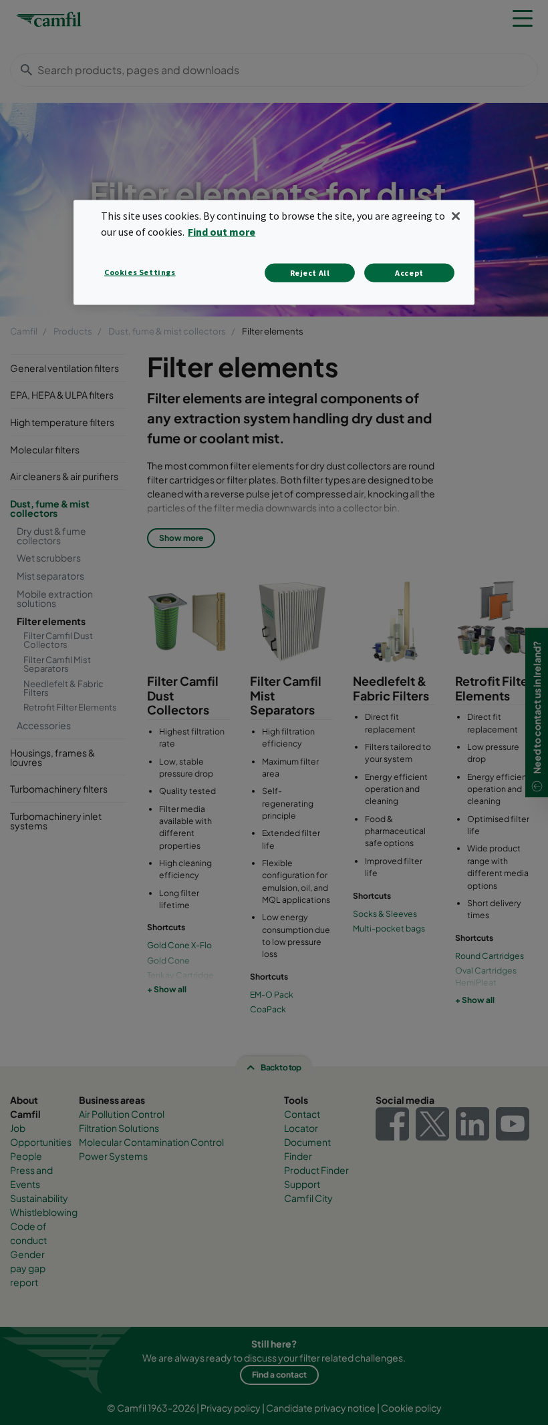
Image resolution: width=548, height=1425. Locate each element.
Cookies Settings (140, 272)
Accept (409, 273)
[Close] (455, 216)
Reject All (310, 273)
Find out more (221, 231)
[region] (274, 252)
